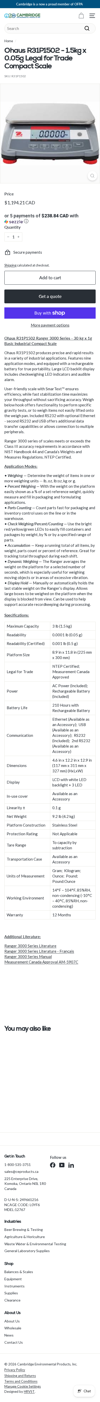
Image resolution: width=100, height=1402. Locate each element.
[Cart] (81, 15)
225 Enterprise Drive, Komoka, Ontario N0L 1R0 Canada (25, 1183)
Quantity (12, 227)
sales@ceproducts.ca (21, 1171)
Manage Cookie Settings (22, 1386)
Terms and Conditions (20, 1381)
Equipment (13, 1279)
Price (9, 193)
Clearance (12, 1300)
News (9, 1335)
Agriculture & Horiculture (24, 1236)
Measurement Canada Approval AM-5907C (41, 962)
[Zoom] (92, 176)
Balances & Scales (18, 1272)
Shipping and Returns (20, 1376)
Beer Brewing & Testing (23, 1229)
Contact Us (13, 1342)
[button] (50, 219)
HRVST (29, 1391)
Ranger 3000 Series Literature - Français (39, 951)
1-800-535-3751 (17, 1164)
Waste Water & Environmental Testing (35, 1244)
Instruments (14, 1286)
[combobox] (50, 28)
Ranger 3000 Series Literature (30, 945)
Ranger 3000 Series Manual (28, 956)
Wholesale (12, 1328)
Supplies (11, 1293)
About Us (12, 1321)
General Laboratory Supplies (27, 1251)
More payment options (50, 325)
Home (8, 41)
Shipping (10, 265)
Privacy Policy (14, 1370)
